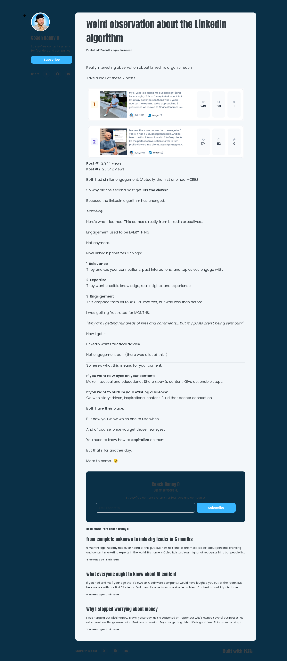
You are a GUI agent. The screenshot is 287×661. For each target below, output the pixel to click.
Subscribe (52, 59)
